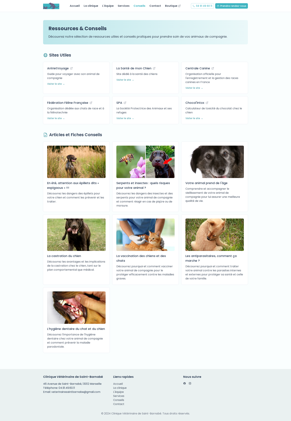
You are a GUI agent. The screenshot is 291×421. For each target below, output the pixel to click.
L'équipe (108, 6)
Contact (155, 6)
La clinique (91, 6)
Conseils (139, 6)
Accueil (75, 6)
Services (124, 6)
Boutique (171, 6)
